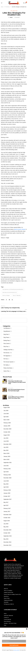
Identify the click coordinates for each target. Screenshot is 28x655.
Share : (3, 299)
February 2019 (7, 474)
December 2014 (7, 542)
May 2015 (6, 539)
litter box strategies (6, 295)
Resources (6, 596)
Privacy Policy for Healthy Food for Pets (12, 594)
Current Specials (7, 619)
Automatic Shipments (8, 615)
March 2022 (6, 459)
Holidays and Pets (8, 349)
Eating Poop (6, 340)
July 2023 (6, 447)
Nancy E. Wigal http (16, 295)
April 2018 (6, 487)
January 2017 (7, 511)
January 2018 (7, 493)
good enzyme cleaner (19, 229)
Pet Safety (6, 365)
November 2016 (7, 514)
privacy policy (16, 650)
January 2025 (7, 425)
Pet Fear (6, 358)
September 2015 (8, 536)
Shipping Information (8, 600)
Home (2, 6)
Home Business (7, 621)
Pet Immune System (8, 361)
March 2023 (6, 453)
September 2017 (8, 499)
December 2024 (7, 429)
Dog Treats (6, 337)
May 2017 (6, 502)
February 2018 (7, 490)
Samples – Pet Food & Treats (10, 623)
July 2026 (6, 410)
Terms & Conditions (8, 590)
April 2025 (6, 416)
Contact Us (6, 617)
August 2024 (7, 435)
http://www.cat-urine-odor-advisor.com (10, 292)
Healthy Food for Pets (8, 592)
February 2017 (7, 508)
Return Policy (7, 598)
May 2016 (6, 526)
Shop (5, 625)
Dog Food (6, 334)
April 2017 (6, 505)
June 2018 (6, 481)
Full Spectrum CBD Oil (9, 604)
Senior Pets (6, 371)
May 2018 (6, 484)
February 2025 (7, 422)
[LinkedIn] (12, 299)
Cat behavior (7, 328)
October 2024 (7, 432)
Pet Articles (7, 6)
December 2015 (7, 530)
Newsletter (6, 602)
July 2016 (6, 523)
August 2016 (7, 520)
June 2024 (6, 441)
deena (11, 17)
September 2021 (8, 462)
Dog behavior (7, 331)
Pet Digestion (7, 355)
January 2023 (7, 456)
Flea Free (6, 346)
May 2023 (6, 450)
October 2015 (7, 533)
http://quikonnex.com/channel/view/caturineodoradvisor (13, 289)
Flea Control (7, 343)
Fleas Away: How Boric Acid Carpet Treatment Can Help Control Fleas (17, 382)
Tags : (2, 287)
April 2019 (6, 471)
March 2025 (6, 419)
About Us (6, 588)
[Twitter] (9, 299)
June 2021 (6, 465)
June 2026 (6, 413)
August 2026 (7, 407)
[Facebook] (6, 299)
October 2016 (7, 517)
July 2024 (6, 438)
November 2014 (7, 545)
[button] (25, 3)
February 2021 (7, 468)
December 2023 (7, 444)
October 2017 (7, 496)
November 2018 (7, 477)
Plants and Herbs (8, 368)
